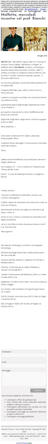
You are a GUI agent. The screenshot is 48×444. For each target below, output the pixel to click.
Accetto (43, 9)
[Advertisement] (24, 329)
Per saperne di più (31, 9)
